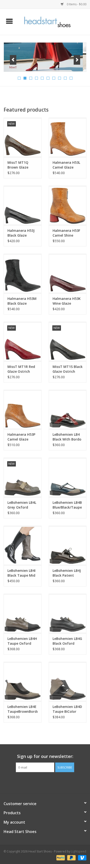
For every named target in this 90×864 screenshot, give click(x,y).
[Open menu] (9, 21)
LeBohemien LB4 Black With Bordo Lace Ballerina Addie (67, 437)
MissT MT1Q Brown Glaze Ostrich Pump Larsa (18, 165)
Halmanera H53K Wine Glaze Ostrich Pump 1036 (67, 301)
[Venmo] (81, 857)
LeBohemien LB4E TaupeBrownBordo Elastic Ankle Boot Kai (22, 709)
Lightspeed (78, 851)
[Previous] (13, 60)
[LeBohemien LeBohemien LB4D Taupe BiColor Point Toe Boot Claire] (68, 681)
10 (71, 78)
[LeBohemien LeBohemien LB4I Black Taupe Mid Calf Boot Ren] (23, 545)
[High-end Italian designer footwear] (54, 21)
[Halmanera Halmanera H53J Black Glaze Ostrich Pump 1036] (23, 205)
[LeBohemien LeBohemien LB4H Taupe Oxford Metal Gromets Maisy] (23, 613)
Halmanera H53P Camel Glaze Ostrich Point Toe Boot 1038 (22, 437)
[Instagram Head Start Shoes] (49, 782)
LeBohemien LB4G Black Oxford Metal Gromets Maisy (67, 641)
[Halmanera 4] (45, 57)
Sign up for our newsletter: (45, 756)
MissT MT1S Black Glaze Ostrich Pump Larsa (68, 369)
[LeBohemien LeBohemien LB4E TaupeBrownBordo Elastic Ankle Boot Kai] (23, 681)
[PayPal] (60, 857)
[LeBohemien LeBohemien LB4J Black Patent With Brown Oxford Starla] (68, 545)
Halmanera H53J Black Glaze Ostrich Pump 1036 (21, 233)
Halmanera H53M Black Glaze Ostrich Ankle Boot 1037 (21, 301)
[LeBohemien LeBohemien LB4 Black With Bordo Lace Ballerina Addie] (68, 409)
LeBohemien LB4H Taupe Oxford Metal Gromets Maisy (22, 641)
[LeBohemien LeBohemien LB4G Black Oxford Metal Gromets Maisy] (68, 613)
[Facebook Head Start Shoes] (41, 782)
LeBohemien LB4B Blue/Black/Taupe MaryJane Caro (67, 505)
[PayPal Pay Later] (71, 857)
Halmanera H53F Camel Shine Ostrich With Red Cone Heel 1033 (67, 233)
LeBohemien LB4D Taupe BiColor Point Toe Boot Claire (67, 709)
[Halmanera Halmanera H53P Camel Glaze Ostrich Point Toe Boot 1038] (23, 409)
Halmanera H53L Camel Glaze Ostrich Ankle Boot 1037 (66, 165)
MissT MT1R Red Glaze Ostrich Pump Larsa (21, 369)
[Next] (77, 60)
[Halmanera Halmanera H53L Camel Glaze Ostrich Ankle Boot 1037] (68, 137)
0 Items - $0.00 (76, 4)
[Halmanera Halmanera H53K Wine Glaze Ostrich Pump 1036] (68, 273)
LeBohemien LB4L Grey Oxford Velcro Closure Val (22, 505)
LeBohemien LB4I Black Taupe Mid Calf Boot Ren (21, 573)
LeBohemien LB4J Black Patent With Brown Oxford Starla (67, 573)
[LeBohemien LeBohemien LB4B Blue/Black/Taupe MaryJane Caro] (68, 477)
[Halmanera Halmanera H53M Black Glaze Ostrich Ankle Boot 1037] (23, 273)
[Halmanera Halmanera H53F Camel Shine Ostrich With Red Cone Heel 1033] (68, 205)
